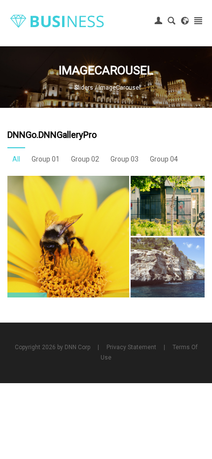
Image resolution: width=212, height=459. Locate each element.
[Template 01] (68, 236)
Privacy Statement (131, 347)
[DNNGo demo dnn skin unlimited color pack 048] (57, 21)
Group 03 (124, 159)
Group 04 (164, 159)
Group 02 (85, 159)
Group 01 (46, 159)
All (16, 159)
